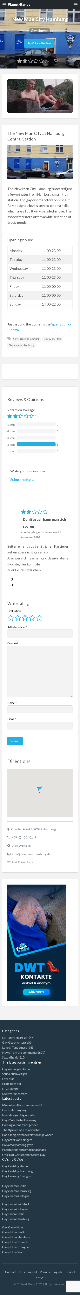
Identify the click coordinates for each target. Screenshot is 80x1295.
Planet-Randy (19, 4)
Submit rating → (22, 479)
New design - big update (18, 1115)
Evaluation (14, 611)
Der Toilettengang (14, 1110)
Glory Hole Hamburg (16, 1237)
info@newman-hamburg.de (31, 854)
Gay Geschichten (13, 1042)
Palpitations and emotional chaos (24, 1149)
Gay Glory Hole (52, 338)
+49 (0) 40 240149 (23, 837)
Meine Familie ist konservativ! (22, 1105)
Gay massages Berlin (16, 1069)
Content (12, 643)
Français (40, 1277)
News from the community (19, 1052)
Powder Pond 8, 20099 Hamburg (33, 829)
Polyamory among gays (17, 1145)
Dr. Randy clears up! (15, 1037)
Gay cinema (39, 30)
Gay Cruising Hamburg (26, 338)
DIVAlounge (10, 1088)
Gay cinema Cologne (16, 1196)
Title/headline (17, 627)
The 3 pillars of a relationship (21, 1130)
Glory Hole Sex (12, 1252)
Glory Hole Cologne (15, 1247)
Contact (10, 1272)
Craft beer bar (11, 1083)
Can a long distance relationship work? (27, 1135)
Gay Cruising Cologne (16, 1176)
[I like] (9, 579)
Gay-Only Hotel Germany (19, 1120)
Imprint (32, 1272)
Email (11, 719)
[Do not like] (9, 585)
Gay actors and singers (17, 1140)
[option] (62, 1291)
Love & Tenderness (14, 1047)
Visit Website (21, 845)
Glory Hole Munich (15, 1242)
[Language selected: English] (64, 1291)
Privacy (45, 1272)
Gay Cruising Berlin (15, 1166)
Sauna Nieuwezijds (14, 1074)
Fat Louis (8, 1079)
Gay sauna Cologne (15, 1209)
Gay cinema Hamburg (21, 345)
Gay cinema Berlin (14, 1186)
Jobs (21, 1272)
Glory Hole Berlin (13, 1232)
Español (69, 1272)
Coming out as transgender (20, 1125)
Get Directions (22, 862)
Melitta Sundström (14, 1093)
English (57, 1272)
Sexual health (10, 1057)
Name (12, 703)
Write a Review (40, 43)
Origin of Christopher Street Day (23, 1154)
